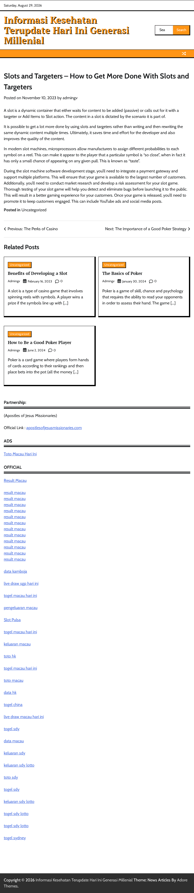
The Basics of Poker (122, 273)
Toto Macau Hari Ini (20, 454)
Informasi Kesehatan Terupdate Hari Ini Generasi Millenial (66, 30)
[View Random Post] (184, 53)
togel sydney (15, 837)
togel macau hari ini (20, 631)
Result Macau (15, 480)
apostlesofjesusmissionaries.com (54, 427)
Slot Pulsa (12, 619)
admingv (70, 97)
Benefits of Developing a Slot (37, 273)
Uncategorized (33, 209)
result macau (15, 492)
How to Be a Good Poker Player (39, 342)
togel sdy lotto (16, 813)
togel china (13, 704)
